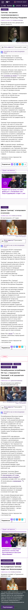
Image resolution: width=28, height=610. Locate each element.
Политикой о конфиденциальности (12, 602)
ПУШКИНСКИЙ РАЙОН (7, 563)
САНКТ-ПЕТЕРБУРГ (7, 560)
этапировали (17, 481)
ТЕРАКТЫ (4, 9)
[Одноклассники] (20, 164)
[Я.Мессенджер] (22, 164)
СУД (14, 367)
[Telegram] (15, 164)
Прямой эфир (21, 2)
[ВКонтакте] (17, 164)
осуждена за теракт (10, 75)
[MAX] (12, 164)
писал (10, 333)
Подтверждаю (8, 607)
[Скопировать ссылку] (25, 164)
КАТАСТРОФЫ (5, 367)
